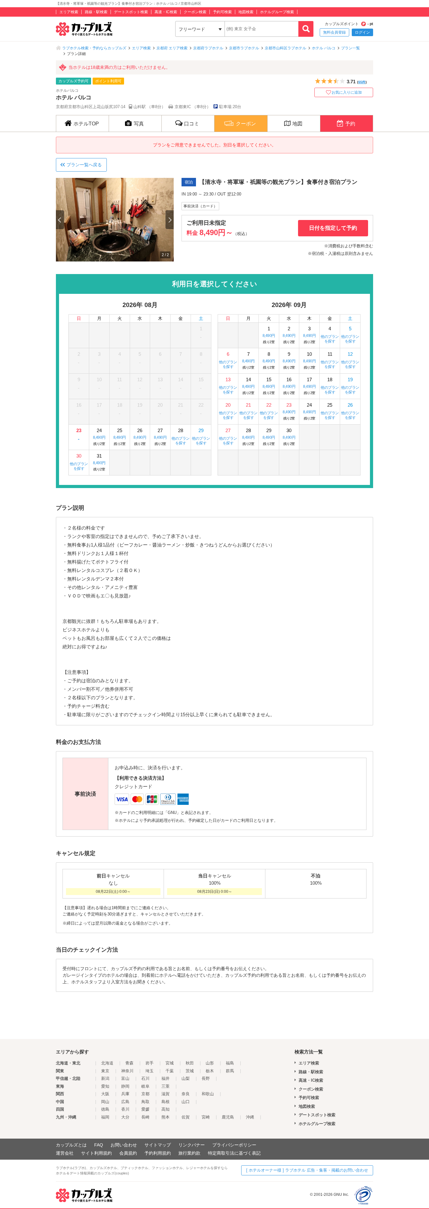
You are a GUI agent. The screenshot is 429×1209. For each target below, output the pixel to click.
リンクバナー (191, 1144)
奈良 (186, 1093)
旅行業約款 (189, 1153)
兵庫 (125, 1093)
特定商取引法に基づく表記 (234, 1153)
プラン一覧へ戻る (84, 164)
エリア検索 (68, 12)
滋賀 (165, 1093)
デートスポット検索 (131, 12)
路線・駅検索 (96, 12)
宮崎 (206, 1117)
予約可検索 (222, 12)
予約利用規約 (157, 1153)
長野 (206, 1078)
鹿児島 (228, 1117)
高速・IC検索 (166, 12)
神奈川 (127, 1071)
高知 (165, 1109)
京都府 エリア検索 (171, 48)
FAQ (98, 1144)
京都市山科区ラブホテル (285, 48)
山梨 (186, 1078)
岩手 (149, 1063)
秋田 (190, 1063)
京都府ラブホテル (208, 48)
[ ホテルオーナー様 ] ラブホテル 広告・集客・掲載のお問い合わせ (307, 1170)
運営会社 (64, 1153)
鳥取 (145, 1101)
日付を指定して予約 (333, 228)
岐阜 (145, 1086)
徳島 (105, 1109)
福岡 (105, 1117)
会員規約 (128, 1153)
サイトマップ (157, 1144)
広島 (125, 1101)
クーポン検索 (195, 12)
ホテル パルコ (323, 48)
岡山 (105, 1101)
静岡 (125, 1086)
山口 (186, 1101)
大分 (125, 1117)
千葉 (170, 1071)
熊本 (165, 1117)
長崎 (145, 1117)
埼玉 (149, 1071)
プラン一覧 (350, 48)
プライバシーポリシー (234, 1144)
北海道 (107, 1063)
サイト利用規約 (96, 1153)
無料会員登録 (334, 32)
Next (170, 219)
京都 (145, 1093)
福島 (230, 1063)
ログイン (362, 32)
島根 (165, 1101)
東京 (105, 1071)
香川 (125, 1109)
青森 (129, 1063)
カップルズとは (71, 1144)
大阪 (105, 1093)
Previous (60, 219)
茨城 (190, 1071)
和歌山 (208, 1093)
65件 (362, 82)
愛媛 (145, 1109)
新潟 (105, 1078)
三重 (165, 1086)
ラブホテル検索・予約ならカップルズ (94, 48)
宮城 (170, 1063)
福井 (165, 1078)
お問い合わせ (124, 1144)
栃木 (210, 1071)
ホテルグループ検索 (277, 12)
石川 (145, 1078)
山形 (210, 1063)
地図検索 (245, 12)
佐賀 (186, 1117)
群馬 (230, 1071)
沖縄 (250, 1117)
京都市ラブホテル (244, 48)
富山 (125, 1078)
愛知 (105, 1086)
